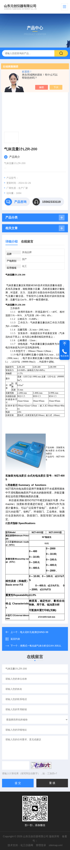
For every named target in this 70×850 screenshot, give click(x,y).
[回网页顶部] (64, 343)
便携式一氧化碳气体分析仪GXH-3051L (40, 645)
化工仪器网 (26, 845)
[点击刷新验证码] (41, 765)
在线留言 (27, 241)
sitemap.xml (55, 845)
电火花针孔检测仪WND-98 (34, 632)
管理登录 (41, 845)
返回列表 (15, 639)
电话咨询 (64, 356)
